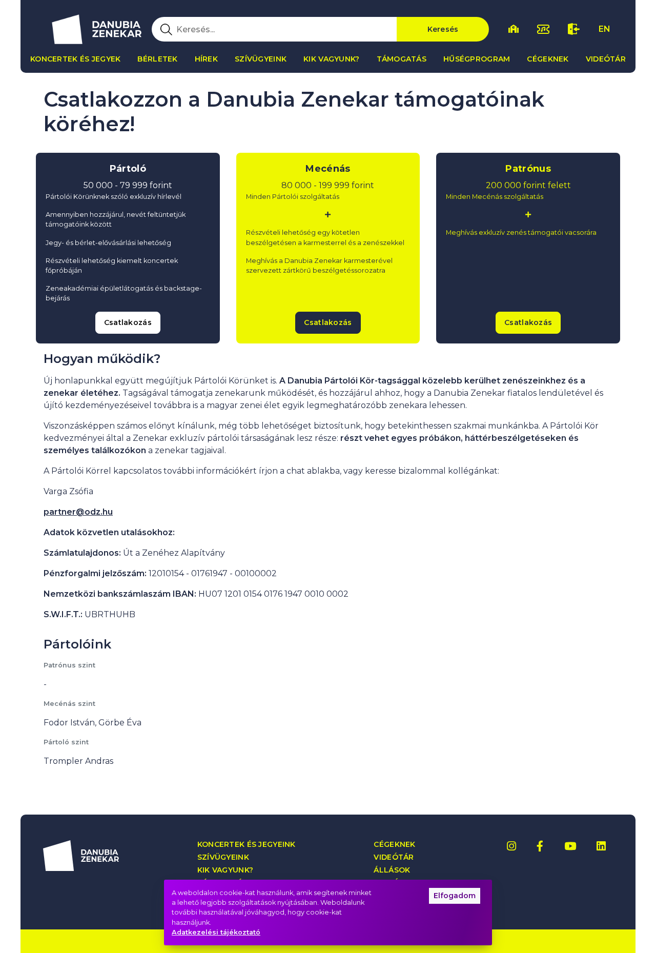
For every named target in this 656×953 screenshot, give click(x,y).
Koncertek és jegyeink (246, 844)
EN (604, 29)
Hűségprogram (476, 59)
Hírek (206, 59)
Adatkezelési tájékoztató (216, 932)
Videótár (606, 59)
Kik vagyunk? (331, 59)
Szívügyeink (260, 59)
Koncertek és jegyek (75, 59)
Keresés (443, 29)
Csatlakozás (128, 322)
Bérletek (157, 59)
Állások (392, 870)
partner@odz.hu (78, 512)
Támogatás (402, 59)
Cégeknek (547, 59)
